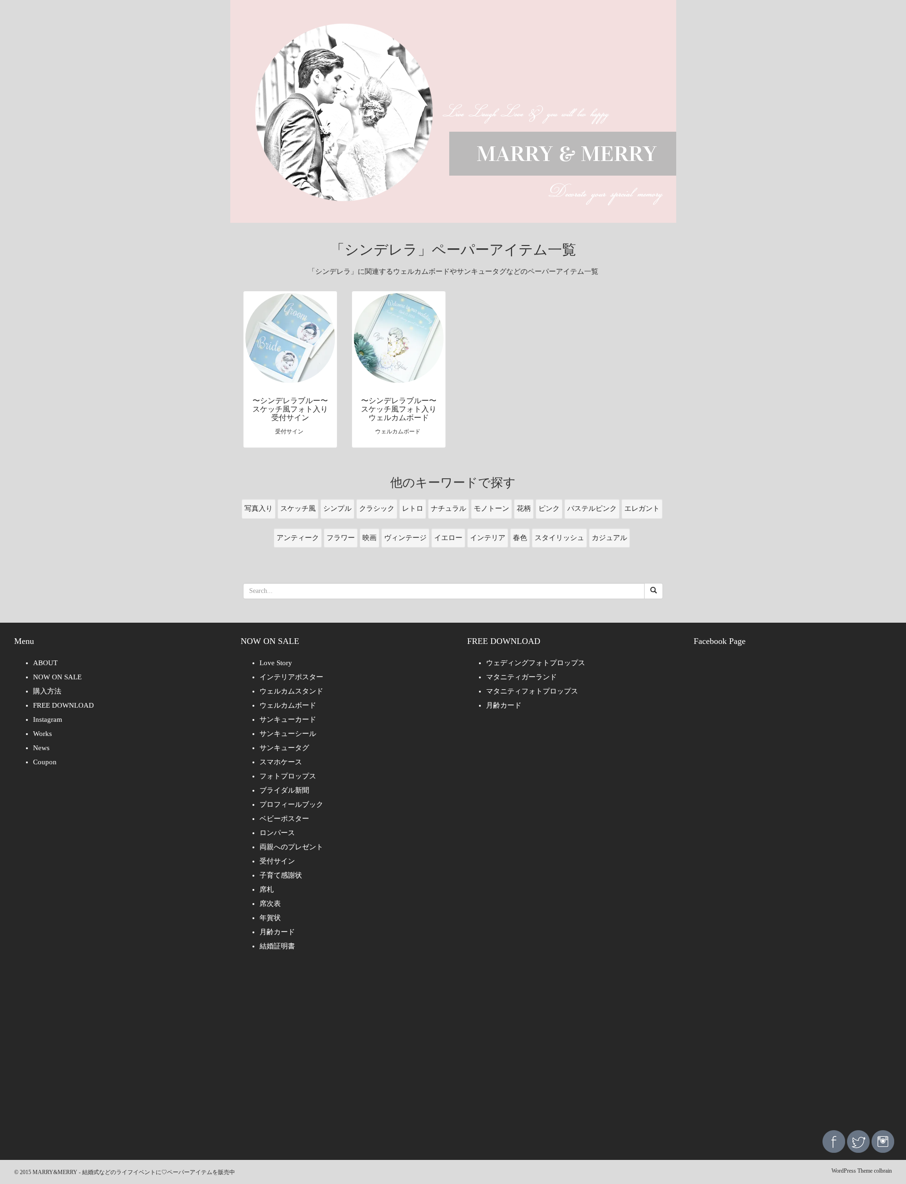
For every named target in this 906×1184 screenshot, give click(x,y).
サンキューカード (288, 719)
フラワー (341, 537)
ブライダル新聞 (284, 790)
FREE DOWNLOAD (63, 705)
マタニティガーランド (521, 677)
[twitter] (858, 1140)
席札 (267, 889)
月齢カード (277, 932)
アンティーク (298, 537)
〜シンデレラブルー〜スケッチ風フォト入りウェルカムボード (398, 409)
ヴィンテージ (405, 537)
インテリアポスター (291, 677)
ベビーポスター (284, 818)
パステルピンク (592, 508)
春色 (520, 537)
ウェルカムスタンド (291, 691)
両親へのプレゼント (291, 847)
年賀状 (270, 918)
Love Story (276, 663)
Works (42, 733)
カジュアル (609, 537)
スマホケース (281, 762)
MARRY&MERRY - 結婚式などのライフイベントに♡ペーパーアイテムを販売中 (134, 1172)
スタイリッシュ (559, 537)
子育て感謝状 (281, 875)
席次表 (270, 903)
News (41, 748)
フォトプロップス (288, 776)
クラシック (376, 508)
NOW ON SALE (57, 677)
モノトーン (491, 508)
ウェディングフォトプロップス (535, 663)
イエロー (448, 537)
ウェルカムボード (288, 705)
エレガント (642, 508)
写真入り (258, 508)
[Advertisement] (453, 1047)
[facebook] (833, 1140)
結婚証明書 (277, 946)
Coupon (45, 762)
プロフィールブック (291, 804)
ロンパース (277, 833)
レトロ (412, 508)
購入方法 (47, 691)
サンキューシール (288, 733)
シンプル (337, 508)
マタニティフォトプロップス (532, 691)
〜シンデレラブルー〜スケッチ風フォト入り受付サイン (290, 409)
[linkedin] (883, 1140)
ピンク (549, 508)
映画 (369, 537)
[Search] (653, 591)
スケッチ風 (298, 508)
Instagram (47, 719)
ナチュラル (448, 508)
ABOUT (45, 663)
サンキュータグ (284, 748)
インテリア (487, 537)
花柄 (524, 508)
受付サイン (277, 861)
